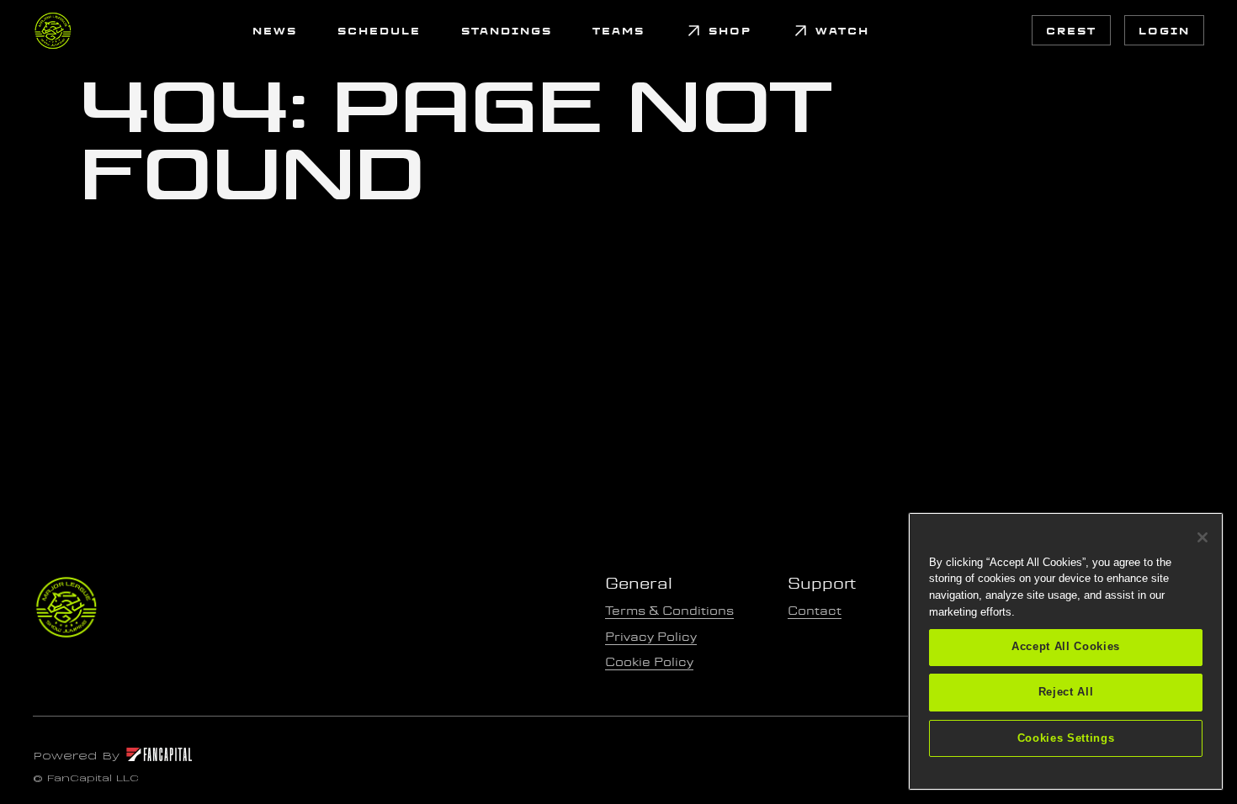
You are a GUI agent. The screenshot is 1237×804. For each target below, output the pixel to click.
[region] (1066, 651)
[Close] (1202, 537)
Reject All (1066, 692)
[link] (53, 30)
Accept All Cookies (1065, 647)
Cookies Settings (1066, 738)
